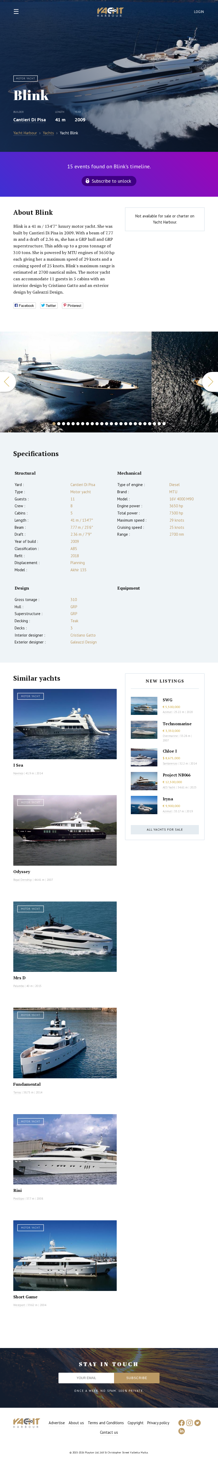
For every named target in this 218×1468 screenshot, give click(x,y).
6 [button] (77, 423)
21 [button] (149, 423)
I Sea (18, 765)
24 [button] (164, 423)
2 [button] (58, 423)
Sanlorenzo (170, 763)
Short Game (25, 1297)
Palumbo (18, 986)
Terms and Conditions (106, 1422)
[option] (76, 382)
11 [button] (101, 423)
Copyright (136, 1422)
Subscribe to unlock (111, 181)
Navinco (18, 773)
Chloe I (170, 751)
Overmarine (171, 736)
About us (76, 1422)
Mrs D (19, 978)
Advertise (57, 1422)
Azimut (167, 712)
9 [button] (92, 423)
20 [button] (144, 423)
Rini (17, 1190)
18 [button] (135, 423)
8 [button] (87, 423)
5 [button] (73, 423)
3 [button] (63, 423)
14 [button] (116, 423)
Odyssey (21, 871)
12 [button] (106, 423)
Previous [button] (8, 382)
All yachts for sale (165, 829)
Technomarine (177, 723)
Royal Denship (22, 880)
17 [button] (130, 423)
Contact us (109, 1432)
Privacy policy (158, 1422)
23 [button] (159, 423)
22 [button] (154, 423)
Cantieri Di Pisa (29, 120)
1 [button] (54, 423)
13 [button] (111, 423)
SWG (167, 699)
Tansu (17, 1092)
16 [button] (125, 423)
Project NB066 (176, 775)
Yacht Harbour (110, 12)
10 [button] (97, 423)
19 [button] (140, 423)
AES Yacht (169, 787)
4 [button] (68, 423)
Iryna (168, 798)
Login (199, 12)
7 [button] (82, 423)
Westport (19, 1305)
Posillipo (18, 1198)
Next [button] (210, 382)
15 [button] (121, 423)
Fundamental (27, 1084)
